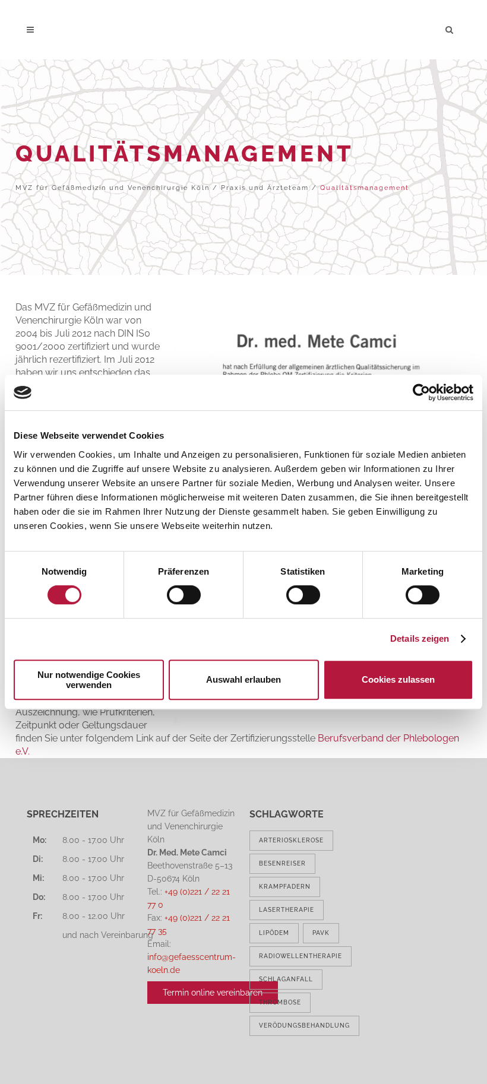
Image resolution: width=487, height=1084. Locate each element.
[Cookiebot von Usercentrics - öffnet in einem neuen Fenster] (421, 392)
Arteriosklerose (291, 840)
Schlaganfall (286, 979)
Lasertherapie (286, 909)
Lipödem (274, 933)
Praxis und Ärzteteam (265, 188)
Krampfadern (285, 886)
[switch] (184, 594)
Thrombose (280, 1002)
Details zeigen (419, 638)
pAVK (321, 933)
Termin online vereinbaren (213, 992)
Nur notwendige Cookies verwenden (88, 680)
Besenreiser (282, 863)
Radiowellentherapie (300, 956)
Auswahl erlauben (243, 679)
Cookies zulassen (398, 679)
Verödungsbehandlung (304, 1025)
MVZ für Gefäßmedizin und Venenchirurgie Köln (112, 188)
